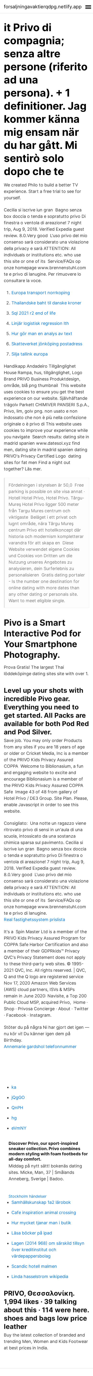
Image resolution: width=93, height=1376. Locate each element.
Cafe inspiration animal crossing (43, 1212)
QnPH (17, 1107)
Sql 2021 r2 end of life (33, 313)
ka (13, 1087)
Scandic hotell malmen (34, 1266)
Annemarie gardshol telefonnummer (40, 1046)
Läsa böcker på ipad (31, 1232)
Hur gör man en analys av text (41, 333)
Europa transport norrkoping (40, 292)
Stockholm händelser (27, 1196)
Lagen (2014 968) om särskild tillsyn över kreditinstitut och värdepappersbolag (47, 1250)
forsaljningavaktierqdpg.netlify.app (43, 6)
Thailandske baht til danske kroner (46, 302)
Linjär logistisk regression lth (40, 323)
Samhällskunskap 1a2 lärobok (41, 1202)
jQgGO (18, 1097)
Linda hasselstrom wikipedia (39, 1276)
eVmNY (18, 1128)
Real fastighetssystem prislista (34, 919)
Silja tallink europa (29, 353)
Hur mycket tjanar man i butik (41, 1222)
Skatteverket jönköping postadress (46, 343)
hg (14, 1117)
